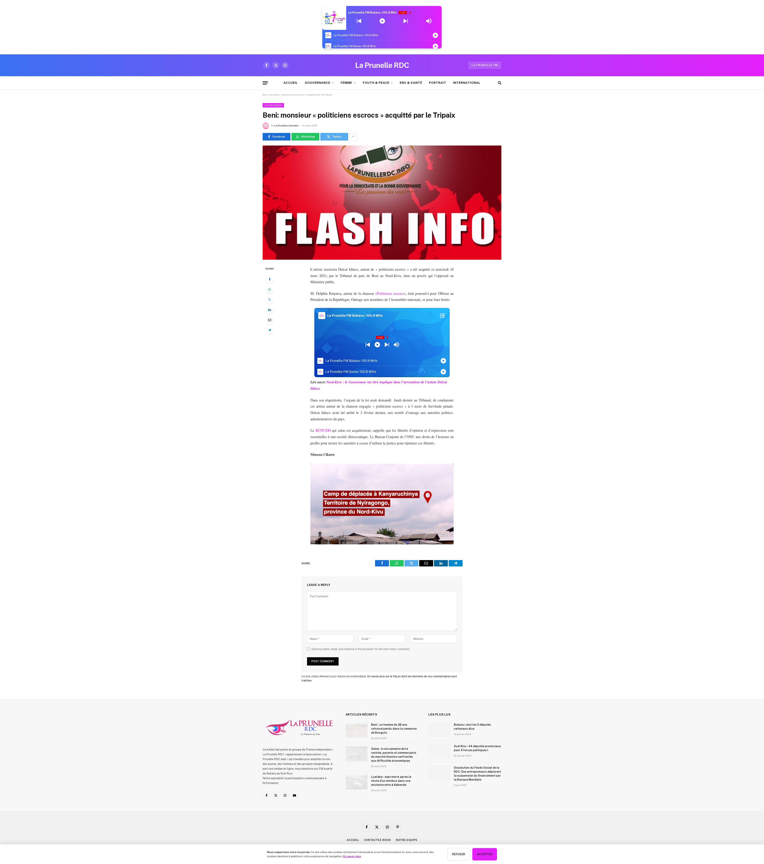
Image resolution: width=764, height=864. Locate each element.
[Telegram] (270, 330)
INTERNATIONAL (466, 82)
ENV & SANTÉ (411, 82)
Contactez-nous (377, 840)
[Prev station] (405, 21)
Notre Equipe (406, 840)
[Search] (499, 82)
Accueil (353, 840)
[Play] (382, 21)
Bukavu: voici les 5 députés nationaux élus (472, 726)
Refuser (458, 854)
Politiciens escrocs (390, 293)
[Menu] (265, 82)
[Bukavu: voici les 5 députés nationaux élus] (439, 729)
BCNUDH (322, 430)
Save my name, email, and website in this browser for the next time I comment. (360, 649)
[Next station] (359, 21)
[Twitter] (270, 300)
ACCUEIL (291, 82)
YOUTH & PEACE (376, 82)
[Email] (270, 320)
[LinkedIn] (270, 310)
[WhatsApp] (270, 289)
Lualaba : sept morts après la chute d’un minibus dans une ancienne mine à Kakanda (391, 780)
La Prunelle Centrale (286, 125)
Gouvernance (273, 105)
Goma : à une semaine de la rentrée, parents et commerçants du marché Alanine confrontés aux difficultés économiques (393, 754)
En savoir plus (352, 856)
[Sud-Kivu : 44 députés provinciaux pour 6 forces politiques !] (439, 751)
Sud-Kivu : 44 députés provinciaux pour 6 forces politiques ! (477, 748)
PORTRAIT (437, 82)
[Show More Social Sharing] (353, 137)
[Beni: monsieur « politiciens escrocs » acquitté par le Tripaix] (382, 202)
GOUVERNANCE (317, 82)
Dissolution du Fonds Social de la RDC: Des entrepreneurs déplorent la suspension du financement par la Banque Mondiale (477, 773)
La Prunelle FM (485, 65)
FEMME (346, 82)
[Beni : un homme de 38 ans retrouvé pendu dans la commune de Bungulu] (356, 729)
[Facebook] (270, 279)
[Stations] (442, 315)
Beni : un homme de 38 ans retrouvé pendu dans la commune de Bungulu (394, 728)
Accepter (484, 854)
